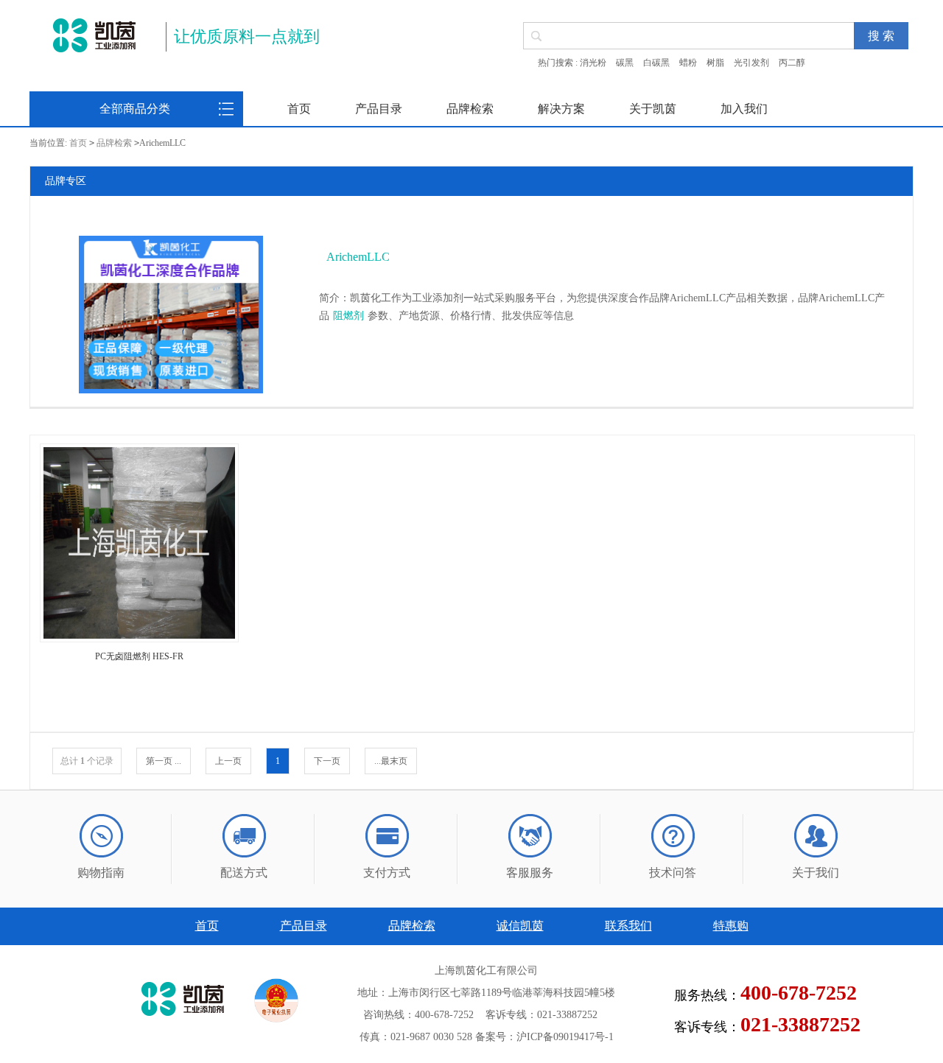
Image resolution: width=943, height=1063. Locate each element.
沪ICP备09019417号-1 (565, 1036)
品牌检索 (470, 108)
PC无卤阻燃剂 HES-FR (139, 656)
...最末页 (390, 761)
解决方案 (561, 108)
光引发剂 (751, 62)
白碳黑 (656, 62)
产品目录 (378, 108)
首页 (299, 108)
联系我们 (628, 925)
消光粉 (593, 62)
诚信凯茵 (520, 925)
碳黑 (625, 62)
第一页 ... (163, 761)
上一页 (228, 761)
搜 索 (881, 35)
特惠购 (731, 925)
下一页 (327, 761)
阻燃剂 (348, 315)
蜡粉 (688, 62)
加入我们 (744, 108)
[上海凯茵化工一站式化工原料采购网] (93, 35)
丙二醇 (792, 62)
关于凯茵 (652, 108)
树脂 (715, 62)
